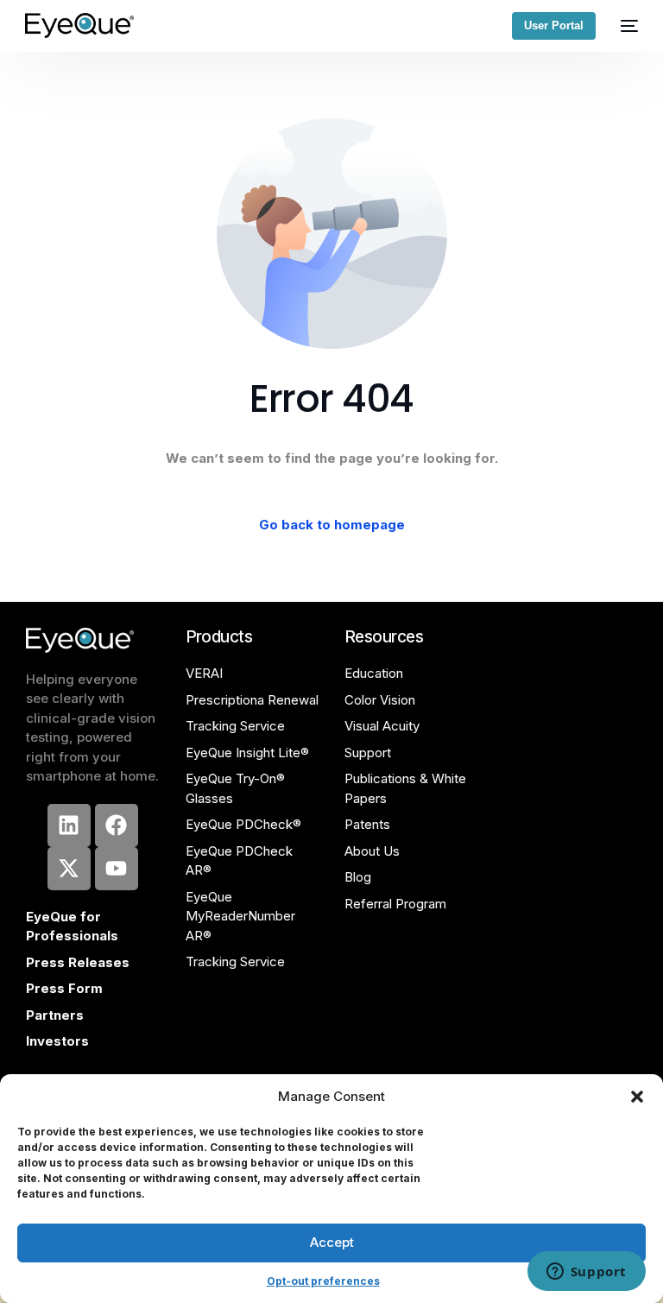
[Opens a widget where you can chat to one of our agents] (586, 1272)
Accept (332, 1242)
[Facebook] (116, 825)
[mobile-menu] (625, 25)
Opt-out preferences (323, 1281)
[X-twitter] (69, 868)
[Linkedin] (69, 825)
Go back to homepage (332, 524)
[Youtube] (116, 868)
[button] (637, 1096)
